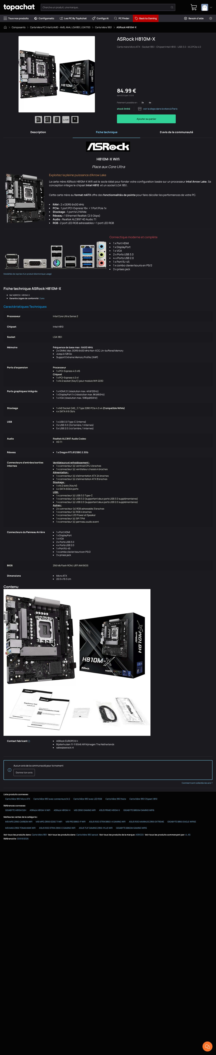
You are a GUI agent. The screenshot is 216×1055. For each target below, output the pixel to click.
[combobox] (206, 7)
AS (189, 834)
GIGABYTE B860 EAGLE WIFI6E (182, 821)
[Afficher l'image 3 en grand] (56, 119)
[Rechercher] (172, 7)
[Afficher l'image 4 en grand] (66, 119)
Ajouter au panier (146, 118)
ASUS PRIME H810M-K (109, 810)
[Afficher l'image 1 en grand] (38, 119)
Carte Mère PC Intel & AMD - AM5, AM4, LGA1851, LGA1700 (60, 27)
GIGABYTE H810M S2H (15, 810)
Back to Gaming (148, 18)
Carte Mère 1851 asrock (87, 834)
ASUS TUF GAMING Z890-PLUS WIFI (96, 828)
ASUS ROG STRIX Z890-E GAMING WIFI (57, 828)
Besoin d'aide (196, 18)
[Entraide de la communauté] (207, 1046)
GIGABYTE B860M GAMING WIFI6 (138, 810)
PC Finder (124, 18)
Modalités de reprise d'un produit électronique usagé (28, 274)
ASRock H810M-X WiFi (40, 810)
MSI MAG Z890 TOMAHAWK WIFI (20, 828)
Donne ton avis (24, 772)
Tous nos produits (18, 18)
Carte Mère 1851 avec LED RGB (87, 798)
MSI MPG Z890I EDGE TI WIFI (49, 821)
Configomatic (46, 18)
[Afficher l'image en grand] (57, 74)
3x (143, 102)
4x (150, 102)
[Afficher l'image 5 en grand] (75, 119)
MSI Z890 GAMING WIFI (85, 810)
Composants (18, 27)
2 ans (42, 298)
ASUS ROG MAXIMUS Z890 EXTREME (146, 821)
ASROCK (140, 834)
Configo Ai (103, 18)
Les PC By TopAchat (75, 18)
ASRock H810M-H (62, 810)
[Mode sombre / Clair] (210, 18)
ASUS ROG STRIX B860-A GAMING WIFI (107, 821)
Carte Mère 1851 (103, 27)
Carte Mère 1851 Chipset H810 (143, 798)
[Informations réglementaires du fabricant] (29, 741)
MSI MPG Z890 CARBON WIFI (18, 821)
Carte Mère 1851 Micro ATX (17, 798)
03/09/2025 (23, 838)
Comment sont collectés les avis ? (197, 783)
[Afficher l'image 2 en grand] (47, 119)
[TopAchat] (19, 7)
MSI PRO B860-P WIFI (76, 821)
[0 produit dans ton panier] (193, 7)
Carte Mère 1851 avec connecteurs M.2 (52, 798)
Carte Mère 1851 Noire (116, 798)
